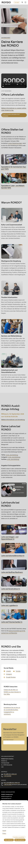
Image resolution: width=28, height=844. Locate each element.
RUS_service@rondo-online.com (12, 782)
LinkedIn (8, 671)
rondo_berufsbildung (12, 455)
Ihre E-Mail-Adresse (8, 739)
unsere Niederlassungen (15, 143)
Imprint (4, 830)
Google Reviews (11, 677)
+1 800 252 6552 (8, 784)
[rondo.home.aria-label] (6, 2)
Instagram (9, 674)
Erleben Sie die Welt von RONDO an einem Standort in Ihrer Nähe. (12, 692)
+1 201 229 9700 (7, 776)
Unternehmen (5, 37)
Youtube (18, 671)
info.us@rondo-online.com (10, 774)
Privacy (4, 833)
